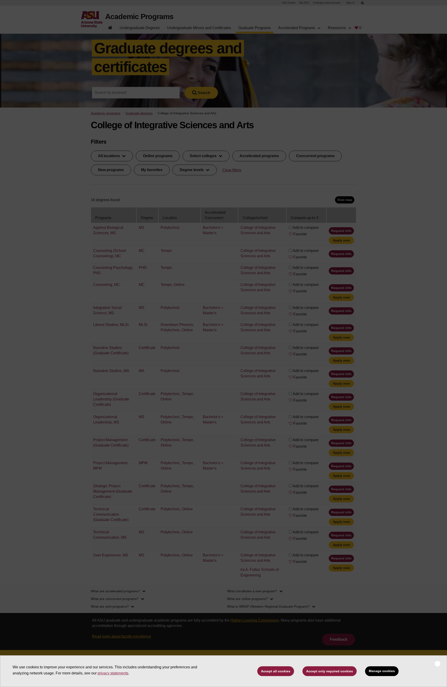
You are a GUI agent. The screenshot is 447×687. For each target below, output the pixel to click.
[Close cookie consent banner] (437, 663)
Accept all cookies (275, 671)
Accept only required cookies (329, 671)
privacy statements (113, 673)
